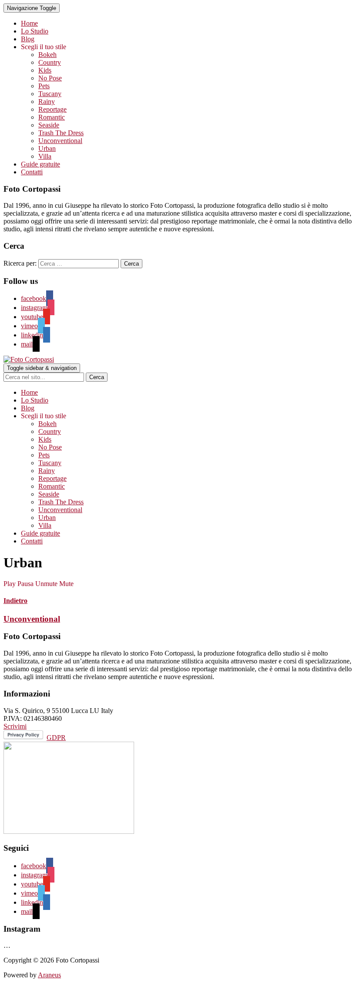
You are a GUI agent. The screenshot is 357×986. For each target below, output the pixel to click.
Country (49, 62)
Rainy (46, 101)
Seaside (48, 125)
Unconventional (60, 140)
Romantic (51, 117)
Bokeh (47, 54)
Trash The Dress (61, 133)
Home (29, 23)
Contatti (32, 172)
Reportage (52, 109)
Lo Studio (34, 31)
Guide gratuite (40, 164)
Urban (47, 148)
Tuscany (49, 93)
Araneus (49, 975)
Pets (44, 86)
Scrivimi (15, 726)
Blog (27, 39)
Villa (44, 156)
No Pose (50, 78)
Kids (44, 70)
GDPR (56, 737)
